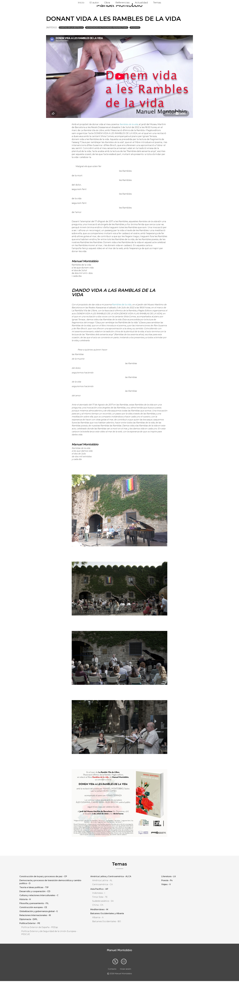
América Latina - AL (102, 880)
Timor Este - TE (100, 897)
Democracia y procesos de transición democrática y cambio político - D (50, 882)
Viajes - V (166, 884)
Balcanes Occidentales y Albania (107, 913)
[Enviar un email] (123, 961)
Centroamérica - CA (102, 884)
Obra (107, 2)
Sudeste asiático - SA (103, 901)
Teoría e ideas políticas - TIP (34, 887)
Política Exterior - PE (29, 923)
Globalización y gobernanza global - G (38, 911)
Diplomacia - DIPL (28, 919)
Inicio (81, 2)
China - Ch (97, 905)
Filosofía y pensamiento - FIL (34, 903)
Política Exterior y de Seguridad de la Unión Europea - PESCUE (49, 932)
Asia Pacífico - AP (99, 889)
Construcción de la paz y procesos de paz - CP (43, 876)
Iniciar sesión (125, 969)
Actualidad (141, 2)
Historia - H (25, 899)
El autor (94, 2)
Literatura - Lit (168, 876)
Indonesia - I (98, 893)
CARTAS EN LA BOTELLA (71, 27)
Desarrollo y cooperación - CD (34, 891)
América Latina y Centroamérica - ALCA (110, 876)
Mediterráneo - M (99, 909)
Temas (157, 2)
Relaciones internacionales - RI (35, 915)
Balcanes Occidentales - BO (106, 921)
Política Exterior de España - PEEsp (39, 927)
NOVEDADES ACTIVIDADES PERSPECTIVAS (106, 27)
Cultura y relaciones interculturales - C (38, 895)
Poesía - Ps (167, 880)
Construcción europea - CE (33, 907)
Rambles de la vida (121, 304)
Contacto (112, 969)
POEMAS (135, 27)
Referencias (123, 2)
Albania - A (97, 917)
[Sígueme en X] (115, 961)
